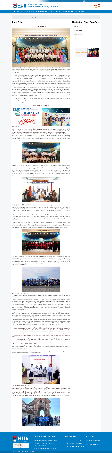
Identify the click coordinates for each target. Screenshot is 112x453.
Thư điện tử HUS (70, 446)
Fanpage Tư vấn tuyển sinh (94, 444)
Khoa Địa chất (41, 17)
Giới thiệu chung (78, 30)
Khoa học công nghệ (41, 11)
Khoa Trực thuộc (32, 17)
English (97, 1)
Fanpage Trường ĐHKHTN (94, 440)
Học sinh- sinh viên (68, 11)
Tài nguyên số (79, 443)
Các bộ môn (85, 46)
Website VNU (69, 441)
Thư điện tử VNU (70, 443)
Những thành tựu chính (79, 38)
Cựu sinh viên (64, 1)
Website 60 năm (47, 1)
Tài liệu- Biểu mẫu (79, 11)
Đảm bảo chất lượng (79, 1)
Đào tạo (31, 11)
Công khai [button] (71, 1)
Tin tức (26, 11)
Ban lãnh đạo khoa (78, 42)
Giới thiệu (19, 11)
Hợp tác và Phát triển (55, 11)
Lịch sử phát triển (78, 34)
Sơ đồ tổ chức (23, 17)
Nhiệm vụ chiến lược (89, 1)
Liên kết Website (80, 446)
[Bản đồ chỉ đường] (21, 445)
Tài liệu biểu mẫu (80, 441)
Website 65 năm (56, 1)
